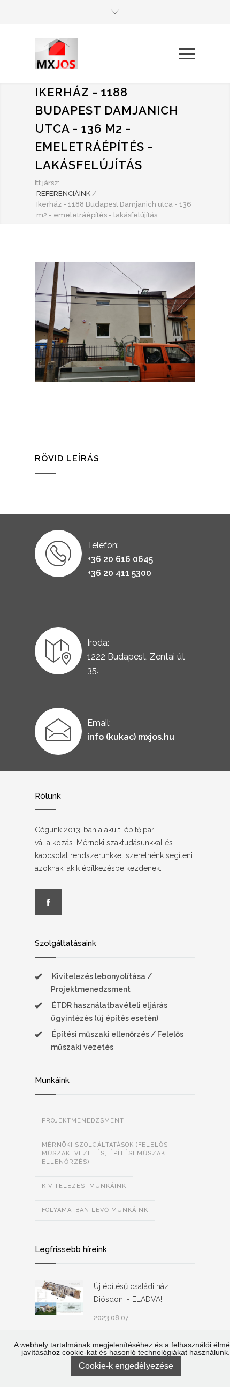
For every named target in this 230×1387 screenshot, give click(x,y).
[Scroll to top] (211, 1368)
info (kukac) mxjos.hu (130, 737)
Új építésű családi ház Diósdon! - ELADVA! (131, 1292)
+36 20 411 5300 (119, 573)
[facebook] (48, 902)
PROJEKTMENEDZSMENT (83, 1120)
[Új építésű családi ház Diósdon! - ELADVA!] (59, 1297)
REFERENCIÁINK (63, 194)
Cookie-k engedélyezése (126, 1365)
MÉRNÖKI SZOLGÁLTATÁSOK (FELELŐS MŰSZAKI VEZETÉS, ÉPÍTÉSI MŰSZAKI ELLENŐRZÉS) (105, 1153)
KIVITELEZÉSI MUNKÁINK (84, 1186)
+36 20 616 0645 (120, 559)
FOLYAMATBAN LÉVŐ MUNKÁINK (95, 1210)
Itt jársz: (47, 183)
